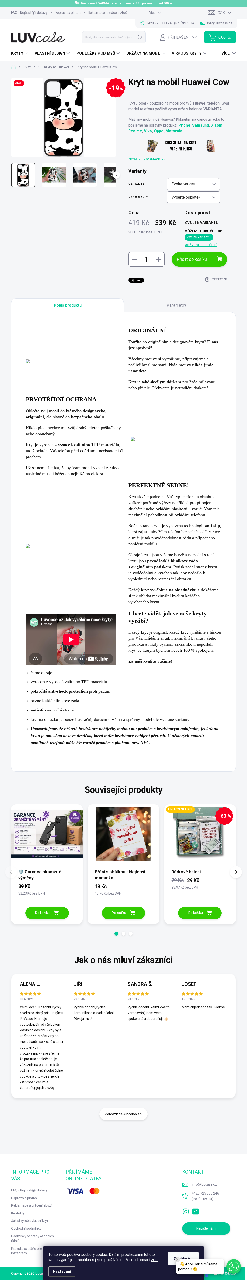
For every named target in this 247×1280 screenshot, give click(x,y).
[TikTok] (195, 1210)
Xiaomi (217, 125)
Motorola (173, 131)
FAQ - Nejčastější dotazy (29, 13)
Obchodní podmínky (26, 1228)
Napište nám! (206, 1228)
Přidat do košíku (192, 259)
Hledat (139, 37)
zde (154, 1260)
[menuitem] (20, 53)
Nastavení (62, 1271)
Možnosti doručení (201, 245)
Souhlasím (183, 1258)
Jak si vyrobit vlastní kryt (29, 1221)
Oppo (159, 131)
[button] (116, 933)
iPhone (184, 125)
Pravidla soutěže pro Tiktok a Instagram (33, 1251)
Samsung (200, 125)
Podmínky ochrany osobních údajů (32, 1238)
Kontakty (18, 1213)
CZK (221, 12)
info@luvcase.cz (204, 1184)
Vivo (148, 131)
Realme (135, 131)
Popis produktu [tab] (68, 305)
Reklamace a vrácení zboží (108, 13)
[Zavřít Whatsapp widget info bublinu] (177, 1259)
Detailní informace (144, 159)
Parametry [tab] (176, 305)
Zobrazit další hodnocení (123, 1114)
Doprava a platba (68, 13)
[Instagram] (185, 1210)
